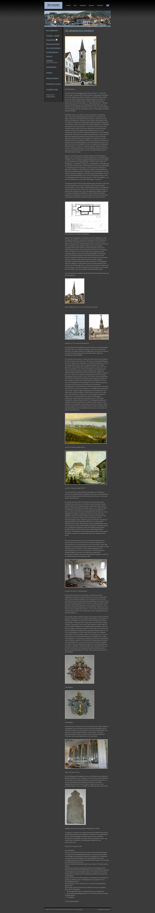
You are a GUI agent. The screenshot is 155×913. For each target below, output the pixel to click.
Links (75, 5)
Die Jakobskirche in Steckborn (79, 30)
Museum (91, 5)
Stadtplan (49, 60)
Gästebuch (100, 5)
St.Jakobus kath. (52, 89)
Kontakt (68, 5)
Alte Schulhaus (79, 893)
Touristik (49, 36)
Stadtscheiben (51, 67)
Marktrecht (82, 93)
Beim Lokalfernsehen (52, 30)
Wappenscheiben (52, 78)
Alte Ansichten (53, 5)
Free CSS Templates (78, 909)
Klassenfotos (51, 40)
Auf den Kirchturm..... (70, 89)
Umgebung (83, 5)
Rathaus (49, 73)
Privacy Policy (101, 909)
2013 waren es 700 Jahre (101, 95)
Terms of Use (107, 909)
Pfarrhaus (71, 897)
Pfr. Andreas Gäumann (73, 901)
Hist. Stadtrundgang (53, 48)
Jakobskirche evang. (53, 84)
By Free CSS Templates (53, 6)
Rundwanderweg (52, 52)
